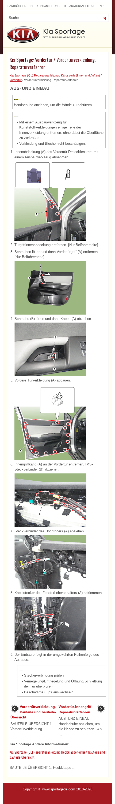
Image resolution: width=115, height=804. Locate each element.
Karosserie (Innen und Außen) (80, 75)
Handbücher (16, 6)
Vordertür (16, 80)
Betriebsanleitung (45, 6)
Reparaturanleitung (79, 6)
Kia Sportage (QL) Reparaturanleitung (34, 75)
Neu (102, 6)
